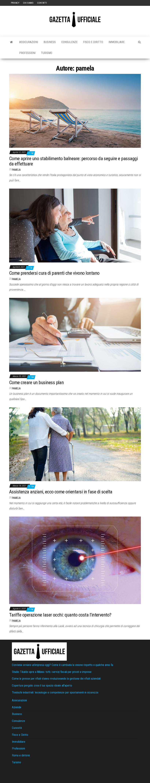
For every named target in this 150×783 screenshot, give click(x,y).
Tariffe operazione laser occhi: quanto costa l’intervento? (60, 615)
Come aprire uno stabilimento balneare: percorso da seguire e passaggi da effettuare (73, 161)
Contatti (42, 2)
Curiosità (17, 728)
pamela (16, 169)
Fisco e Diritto (93, 42)
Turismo (46, 53)
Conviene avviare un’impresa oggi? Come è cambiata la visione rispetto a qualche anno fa (62, 665)
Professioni (27, 53)
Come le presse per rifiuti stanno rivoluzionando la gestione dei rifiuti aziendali (56, 678)
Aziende (16, 707)
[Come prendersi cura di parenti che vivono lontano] (75, 225)
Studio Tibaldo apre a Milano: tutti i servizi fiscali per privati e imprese (51, 672)
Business (50, 42)
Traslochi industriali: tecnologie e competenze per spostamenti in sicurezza (55, 692)
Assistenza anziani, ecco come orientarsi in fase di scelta (60, 491)
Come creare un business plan (36, 382)
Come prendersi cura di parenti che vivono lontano (54, 273)
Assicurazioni (28, 42)
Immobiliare (116, 42)
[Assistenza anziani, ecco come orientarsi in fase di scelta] (75, 444)
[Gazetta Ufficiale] (11, 42)
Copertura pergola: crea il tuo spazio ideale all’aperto (42, 685)
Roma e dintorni (21, 755)
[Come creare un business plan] (75, 334)
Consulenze (69, 42)
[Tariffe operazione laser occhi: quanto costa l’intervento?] (75, 560)
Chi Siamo (28, 2)
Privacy (15, 2)
